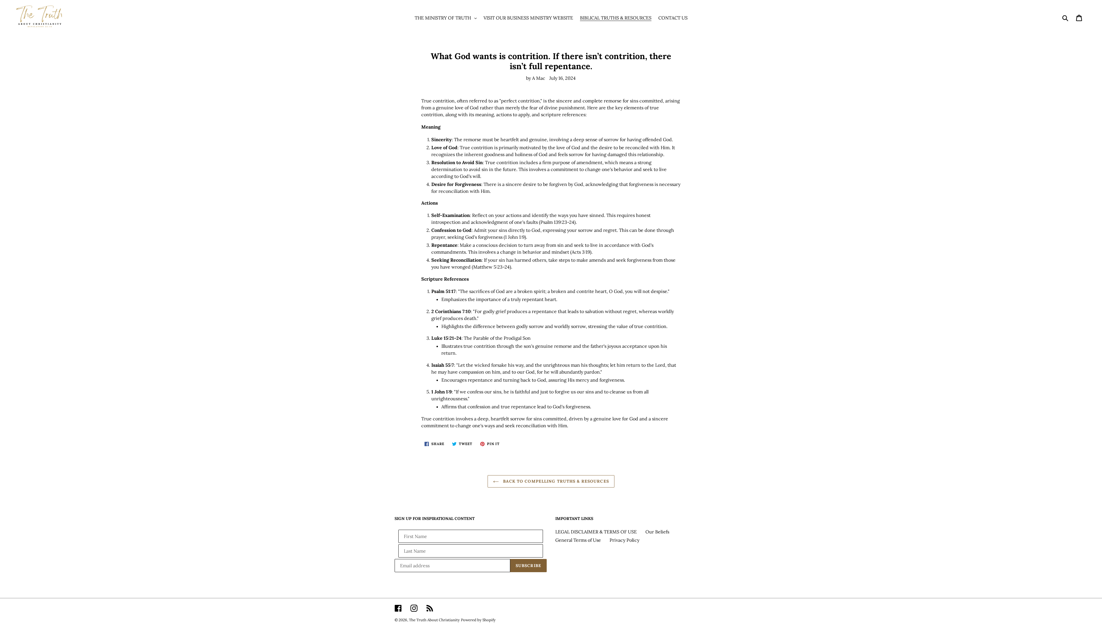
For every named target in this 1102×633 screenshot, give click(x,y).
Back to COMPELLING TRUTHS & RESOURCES (555, 481)
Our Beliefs (657, 532)
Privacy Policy (624, 540)
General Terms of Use (578, 540)
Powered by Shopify (478, 620)
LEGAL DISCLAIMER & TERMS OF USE (596, 532)
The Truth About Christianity (434, 620)
